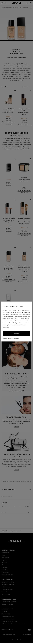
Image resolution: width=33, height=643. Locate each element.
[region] (16, 321)
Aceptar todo (16, 333)
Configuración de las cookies (11, 338)
